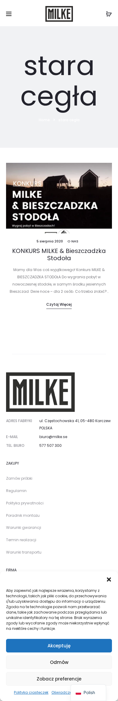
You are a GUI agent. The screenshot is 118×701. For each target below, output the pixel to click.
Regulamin (16, 490)
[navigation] (88, 692)
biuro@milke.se (53, 436)
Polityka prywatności (25, 503)
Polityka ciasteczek (31, 692)
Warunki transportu (23, 552)
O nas (72, 241)
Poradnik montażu (23, 515)
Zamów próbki (19, 478)
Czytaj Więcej (59, 304)
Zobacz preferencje (59, 679)
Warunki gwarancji (23, 527)
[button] (109, 579)
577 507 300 (50, 445)
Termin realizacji (21, 539)
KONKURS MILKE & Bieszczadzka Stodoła (59, 254)
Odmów (59, 662)
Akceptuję (59, 646)
